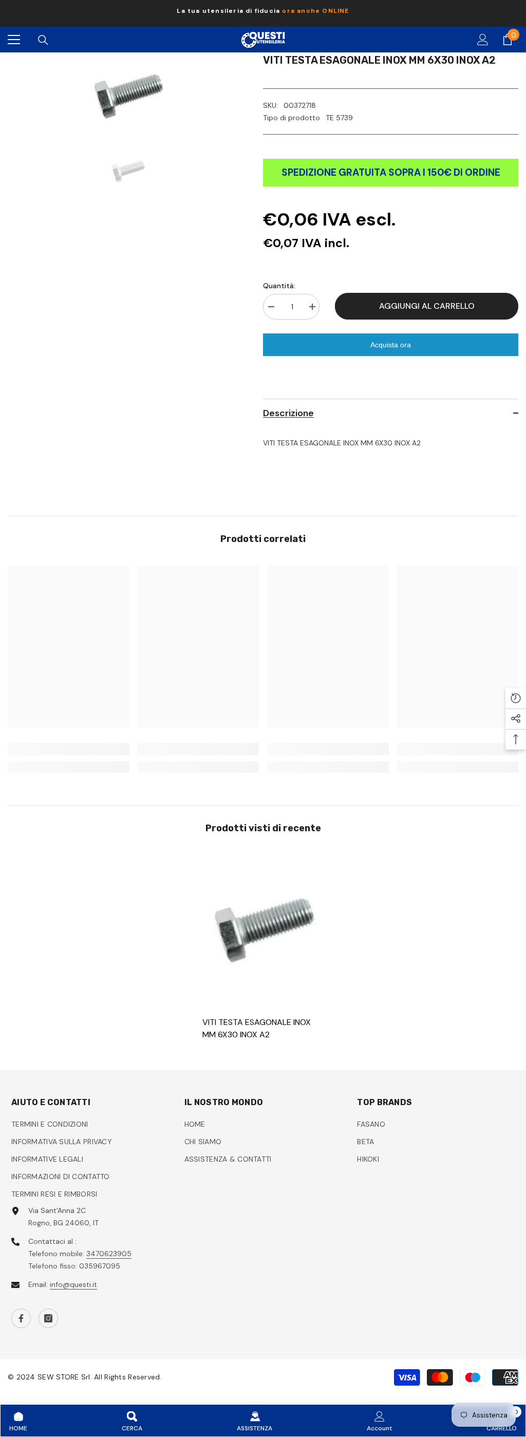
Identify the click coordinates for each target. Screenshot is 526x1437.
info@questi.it (73, 1284)
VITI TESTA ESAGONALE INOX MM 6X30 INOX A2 (256, 1028)
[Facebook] (21, 1318)
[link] (68, 749)
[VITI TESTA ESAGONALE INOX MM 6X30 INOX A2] (263, 928)
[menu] (14, 39)
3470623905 (109, 1253)
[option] (263, 13)
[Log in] (483, 39)
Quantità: (279, 285)
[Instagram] (48, 1318)
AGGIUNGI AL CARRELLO (427, 306)
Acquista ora (390, 345)
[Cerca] (43, 40)
